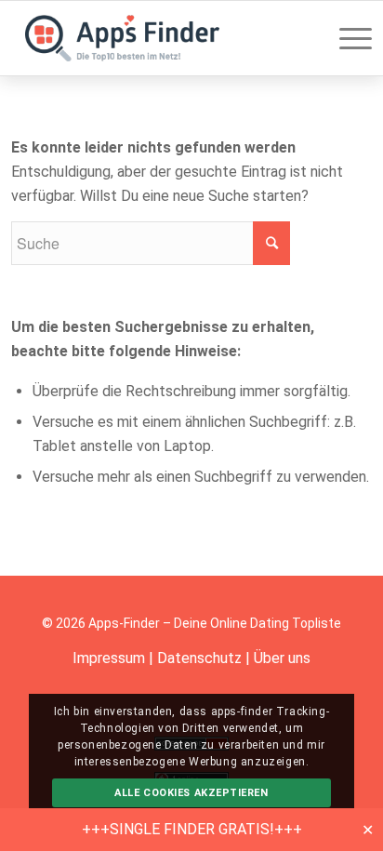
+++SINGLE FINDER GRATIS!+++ (192, 829)
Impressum (109, 658)
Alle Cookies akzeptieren (191, 793)
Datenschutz (199, 658)
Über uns (282, 658)
